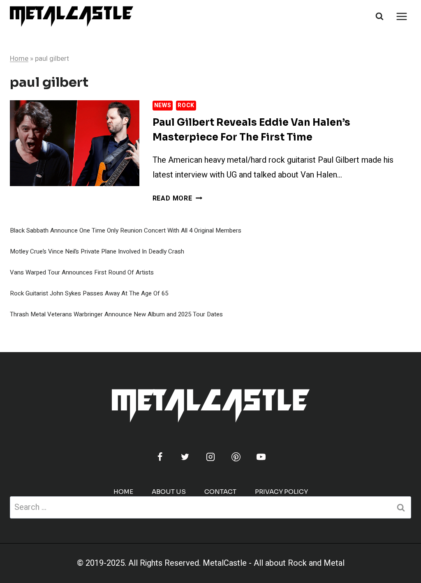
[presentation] (74, 143)
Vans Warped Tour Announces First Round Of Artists (82, 272)
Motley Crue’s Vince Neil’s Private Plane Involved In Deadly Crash (97, 251)
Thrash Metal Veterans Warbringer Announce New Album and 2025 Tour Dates (116, 314)
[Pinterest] (236, 457)
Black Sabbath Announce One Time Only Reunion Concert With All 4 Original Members (125, 230)
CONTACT (220, 491)
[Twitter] (185, 457)
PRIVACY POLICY (281, 491)
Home (19, 58)
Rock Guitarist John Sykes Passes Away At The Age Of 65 (89, 293)
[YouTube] (261, 457)
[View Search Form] (379, 16)
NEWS (162, 105)
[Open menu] (401, 16)
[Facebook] (160, 457)
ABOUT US (169, 491)
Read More (177, 198)
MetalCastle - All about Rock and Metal (274, 563)
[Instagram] (210, 457)
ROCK (186, 105)
